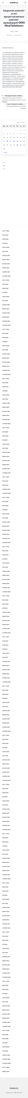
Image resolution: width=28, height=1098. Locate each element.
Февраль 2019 (6, 571)
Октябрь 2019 (6, 538)
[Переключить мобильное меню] (2, 2)
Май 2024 (4, 341)
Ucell (12, 31)
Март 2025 (5, 300)
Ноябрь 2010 (5, 969)
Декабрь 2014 (6, 768)
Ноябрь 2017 (5, 624)
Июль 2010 (5, 985)
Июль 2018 (5, 600)
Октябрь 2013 (6, 825)
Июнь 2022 (5, 436)
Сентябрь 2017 (6, 632)
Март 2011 (5, 952)
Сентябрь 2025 (6, 276)
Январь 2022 (5, 456)
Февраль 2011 (6, 956)
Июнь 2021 (5, 485)
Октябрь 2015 (6, 727)
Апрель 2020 (5, 513)
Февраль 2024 (6, 354)
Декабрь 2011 (6, 915)
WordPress (8, 1092)
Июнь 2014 (5, 792)
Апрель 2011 (5, 948)
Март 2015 (5, 755)
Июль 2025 (5, 284)
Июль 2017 (5, 641)
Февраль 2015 (6, 759)
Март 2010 (5, 1001)
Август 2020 (5, 497)
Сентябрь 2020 (6, 493)
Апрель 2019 (5, 563)
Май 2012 (4, 895)
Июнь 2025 (5, 288)
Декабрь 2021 (6, 460)
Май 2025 (4, 292)
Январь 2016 (5, 714)
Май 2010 (4, 993)
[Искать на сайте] (25, 3)
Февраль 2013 (6, 858)
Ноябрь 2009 (5, 1018)
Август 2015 (5, 735)
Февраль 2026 (6, 255)
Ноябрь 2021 (5, 464)
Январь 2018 (5, 616)
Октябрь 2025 (6, 272)
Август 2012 (5, 883)
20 (14, 141)
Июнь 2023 (5, 386)
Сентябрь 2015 (6, 731)
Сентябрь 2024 (6, 325)
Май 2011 (4, 944)
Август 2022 (5, 427)
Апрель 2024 (5, 345)
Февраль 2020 (6, 522)
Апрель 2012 (5, 899)
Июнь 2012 (5, 891)
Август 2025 (5, 280)
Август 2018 (5, 595)
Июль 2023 (5, 382)
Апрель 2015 (5, 751)
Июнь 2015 (5, 743)
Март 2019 (5, 567)
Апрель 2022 (5, 444)
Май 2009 (4, 1042)
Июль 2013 (5, 837)
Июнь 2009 (5, 1038)
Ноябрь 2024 (5, 317)
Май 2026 (4, 243)
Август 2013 (5, 833)
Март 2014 (5, 805)
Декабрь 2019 (6, 530)
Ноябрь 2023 (5, 366)
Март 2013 (5, 854)
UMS (16, 31)
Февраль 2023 (6, 403)
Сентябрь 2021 (6, 473)
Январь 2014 (5, 813)
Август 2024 (5, 329)
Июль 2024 (5, 333)
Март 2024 (5, 349)
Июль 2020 (5, 501)
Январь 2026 (5, 259)
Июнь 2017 (5, 645)
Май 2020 (4, 509)
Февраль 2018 (6, 612)
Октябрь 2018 (6, 587)
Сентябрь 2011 (6, 928)
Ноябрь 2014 (5, 772)
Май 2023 (4, 390)
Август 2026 (5, 231)
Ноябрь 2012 (5, 870)
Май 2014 (4, 796)
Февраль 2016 (6, 710)
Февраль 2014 (6, 809)
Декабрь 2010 (6, 964)
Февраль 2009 (6, 1055)
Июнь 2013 (5, 842)
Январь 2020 (5, 526)
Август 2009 (5, 1030)
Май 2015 (4, 747)
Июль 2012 (5, 887)
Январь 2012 (5, 911)
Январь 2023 (5, 407)
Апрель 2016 (5, 702)
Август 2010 (5, 981)
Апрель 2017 (5, 653)
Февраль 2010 (6, 1005)
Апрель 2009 (5, 1046)
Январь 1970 (5, 1071)
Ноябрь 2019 (5, 534)
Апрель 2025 (5, 296)
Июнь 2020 (5, 505)
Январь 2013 (5, 862)
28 (17, 145)
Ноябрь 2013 (5, 821)
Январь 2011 (5, 960)
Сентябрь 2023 (6, 374)
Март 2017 (5, 657)
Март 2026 (5, 251)
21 (17, 141)
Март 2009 (5, 1051)
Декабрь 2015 (6, 718)
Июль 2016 (5, 690)
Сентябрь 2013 (6, 829)
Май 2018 (4, 608)
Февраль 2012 (6, 907)
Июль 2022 (5, 431)
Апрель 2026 (5, 247)
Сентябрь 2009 (6, 1026)
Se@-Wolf (9, 35)
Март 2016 (5, 706)
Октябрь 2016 (6, 677)
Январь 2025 (5, 308)
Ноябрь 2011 (5, 919)
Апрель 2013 (5, 850)
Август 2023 (5, 378)
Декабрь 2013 (6, 817)
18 (7, 141)
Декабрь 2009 (6, 1014)
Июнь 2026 (5, 239)
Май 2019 (4, 559)
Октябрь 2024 (6, 321)
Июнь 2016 (5, 694)
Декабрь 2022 (6, 411)
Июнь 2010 (5, 989)
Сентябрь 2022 (6, 423)
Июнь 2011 (5, 940)
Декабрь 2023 (6, 362)
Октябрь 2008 (6, 1059)
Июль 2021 (5, 481)
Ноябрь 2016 (5, 673)
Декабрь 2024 (6, 313)
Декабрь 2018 (6, 579)
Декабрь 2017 (6, 620)
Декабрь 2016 (6, 669)
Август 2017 (5, 636)
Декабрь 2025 (6, 263)
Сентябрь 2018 (6, 591)
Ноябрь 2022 (5, 415)
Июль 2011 (5, 936)
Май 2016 (4, 698)
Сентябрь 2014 (6, 780)
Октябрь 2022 (6, 419)
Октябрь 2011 (6, 924)
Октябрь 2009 (6, 1022)
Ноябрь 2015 (5, 723)
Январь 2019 (5, 575)
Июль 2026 (5, 235)
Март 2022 (5, 448)
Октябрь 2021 (6, 468)
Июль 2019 (5, 550)
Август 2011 (5, 932)
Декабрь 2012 (6, 866)
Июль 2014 (5, 788)
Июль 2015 (5, 739)
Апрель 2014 (5, 801)
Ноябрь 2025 (5, 267)
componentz (19, 1092)
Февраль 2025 (6, 304)
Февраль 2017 (6, 661)
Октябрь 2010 (6, 973)
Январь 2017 (5, 665)
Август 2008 (5, 1067)
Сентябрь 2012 (6, 878)
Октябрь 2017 (6, 628)
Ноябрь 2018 (5, 583)
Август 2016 (5, 686)
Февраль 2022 (6, 452)
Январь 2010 (5, 1010)
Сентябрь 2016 (6, 682)
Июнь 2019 (5, 554)
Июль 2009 (5, 1034)
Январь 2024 (5, 358)
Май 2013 (4, 846)
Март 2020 (5, 518)
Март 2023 (5, 399)
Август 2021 (5, 477)
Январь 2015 (5, 764)
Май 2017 (4, 649)
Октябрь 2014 (6, 776)
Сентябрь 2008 (6, 1063)
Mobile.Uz (14, 2)
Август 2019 (5, 546)
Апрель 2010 (5, 997)
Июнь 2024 (5, 337)
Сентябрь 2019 (6, 542)
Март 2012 (5, 903)
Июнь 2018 (5, 604)
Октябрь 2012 (6, 874)
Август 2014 (5, 784)
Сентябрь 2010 (6, 977)
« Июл (5, 152)
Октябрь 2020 (6, 489)
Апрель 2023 (5, 395)
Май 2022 (4, 440)
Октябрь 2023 (6, 370)
